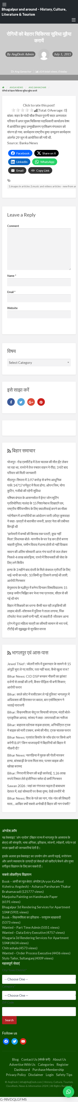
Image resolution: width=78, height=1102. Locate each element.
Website (12, 308)
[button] (68, 1091)
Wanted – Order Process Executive (26, 953)
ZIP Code (8, 1002)
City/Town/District (14, 970)
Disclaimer (35, 1075)
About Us (59, 1059)
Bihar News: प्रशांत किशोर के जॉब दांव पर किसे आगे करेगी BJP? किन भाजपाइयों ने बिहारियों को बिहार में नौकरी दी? (39, 742)
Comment (13, 225)
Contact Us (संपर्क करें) (35, 1059)
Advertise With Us (22, 1065)
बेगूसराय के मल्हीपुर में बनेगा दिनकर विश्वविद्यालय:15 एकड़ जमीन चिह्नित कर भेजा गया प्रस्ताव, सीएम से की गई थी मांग (37, 593)
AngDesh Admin (23, 54)
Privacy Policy (16, 1075)
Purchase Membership (48, 1070)
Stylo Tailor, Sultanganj (18, 958)
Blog (15, 1059)
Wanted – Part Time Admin (21, 927)
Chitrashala (10, 948)
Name (11, 275)
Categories (46, 1065)
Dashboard (22, 1070)
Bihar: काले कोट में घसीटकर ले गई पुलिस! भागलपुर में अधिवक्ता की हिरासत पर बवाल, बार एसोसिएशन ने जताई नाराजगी (38, 699)
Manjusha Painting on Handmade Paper (30, 897)
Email (11, 292)
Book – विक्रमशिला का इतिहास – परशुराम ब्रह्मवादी (31, 917)
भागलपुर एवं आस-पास (30, 652)
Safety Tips (64, 1075)
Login (50, 1075)
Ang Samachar (23, 71)
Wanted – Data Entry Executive (24, 933)
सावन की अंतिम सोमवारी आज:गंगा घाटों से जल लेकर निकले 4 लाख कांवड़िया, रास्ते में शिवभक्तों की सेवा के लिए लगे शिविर (37, 557)
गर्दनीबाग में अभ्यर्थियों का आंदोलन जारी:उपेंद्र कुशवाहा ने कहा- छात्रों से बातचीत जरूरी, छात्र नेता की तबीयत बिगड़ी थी (38, 521)
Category (9, 986)
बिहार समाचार (23, 450)
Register (62, 1065)
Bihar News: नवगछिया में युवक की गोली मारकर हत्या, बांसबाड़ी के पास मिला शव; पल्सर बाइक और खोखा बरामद (35, 760)
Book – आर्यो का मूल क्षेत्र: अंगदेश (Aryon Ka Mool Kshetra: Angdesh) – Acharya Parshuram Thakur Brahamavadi (36, 886)
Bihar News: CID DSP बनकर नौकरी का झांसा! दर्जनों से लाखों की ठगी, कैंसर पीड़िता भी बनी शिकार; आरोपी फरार (37, 681)
